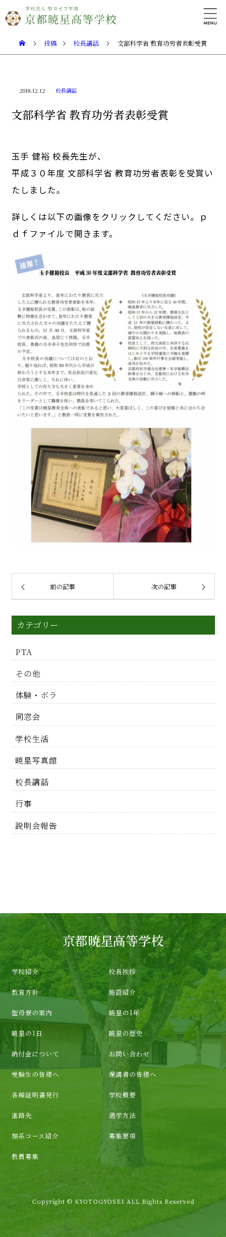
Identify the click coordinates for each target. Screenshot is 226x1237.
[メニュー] (210, 16)
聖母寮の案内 (32, 1012)
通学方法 (122, 1115)
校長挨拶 (122, 971)
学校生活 (32, 738)
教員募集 (25, 1156)
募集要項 (122, 1135)
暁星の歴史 (126, 1032)
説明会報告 (36, 825)
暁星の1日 (27, 1032)
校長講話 (66, 90)
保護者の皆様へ (133, 1074)
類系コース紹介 (35, 1135)
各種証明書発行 (35, 1094)
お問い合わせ (129, 1053)
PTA (24, 651)
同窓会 (27, 716)
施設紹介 (122, 991)
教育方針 (25, 991)
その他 (27, 673)
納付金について (35, 1053)
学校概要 (122, 1094)
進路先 (22, 1115)
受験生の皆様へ (35, 1074)
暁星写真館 (36, 760)
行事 (23, 803)
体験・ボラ (36, 694)
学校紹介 (25, 971)
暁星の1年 (124, 1012)
